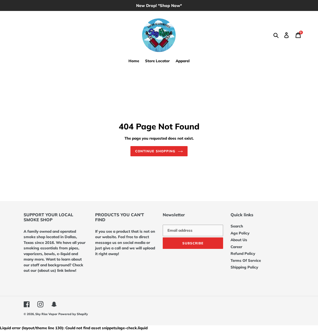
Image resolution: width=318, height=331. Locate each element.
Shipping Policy (244, 267)
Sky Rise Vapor (46, 314)
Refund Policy (243, 253)
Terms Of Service (246, 260)
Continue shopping (155, 151)
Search (237, 226)
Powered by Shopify (73, 314)
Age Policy (240, 233)
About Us (239, 239)
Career (236, 246)
